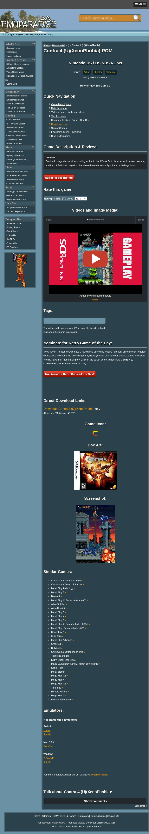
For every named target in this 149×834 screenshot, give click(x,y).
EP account (79, 328)
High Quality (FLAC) (15, 155)
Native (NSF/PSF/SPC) (17, 159)
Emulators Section (14, 68)
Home (37, 816)
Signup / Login (13, 48)
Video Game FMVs (15, 179)
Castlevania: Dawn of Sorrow (67, 584)
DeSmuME (48, 758)
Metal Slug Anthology (63, 588)
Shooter (98, 72)
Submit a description (59, 177)
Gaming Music (98, 816)
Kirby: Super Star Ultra (64, 660)
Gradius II (57, 644)
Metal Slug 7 (58, 592)
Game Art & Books (15, 195)
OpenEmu (48, 746)
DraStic (46, 730)
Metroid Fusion (60, 691)
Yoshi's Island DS (61, 656)
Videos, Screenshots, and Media (68, 112)
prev (49, 220)
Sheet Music (12, 163)
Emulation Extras (14, 139)
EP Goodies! (12, 247)
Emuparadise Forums (16, 96)
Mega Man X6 (59, 683)
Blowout (56, 596)
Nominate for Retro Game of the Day (70, 120)
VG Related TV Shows (17, 175)
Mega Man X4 (59, 675)
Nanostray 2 (58, 632)
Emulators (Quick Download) (66, 132)
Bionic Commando (62, 699)
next (141, 220)
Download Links (59, 124)
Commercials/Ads (14, 183)
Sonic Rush (58, 668)
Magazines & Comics (16, 199)
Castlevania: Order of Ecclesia (68, 652)
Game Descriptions (61, 104)
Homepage (11, 52)
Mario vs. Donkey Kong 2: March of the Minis (75, 663)
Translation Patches (15, 131)
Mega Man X (59, 695)
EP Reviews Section (15, 124)
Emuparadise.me (73, 826)
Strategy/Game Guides (17, 191)
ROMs (46, 45)
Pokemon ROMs (14, 143)
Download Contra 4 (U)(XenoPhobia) (68, 408)
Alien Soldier (59, 604)
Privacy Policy (13, 227)
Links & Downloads (15, 103)
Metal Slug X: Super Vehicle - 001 (69, 600)
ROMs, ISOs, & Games (17, 64)
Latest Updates (13, 56)
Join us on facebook (15, 108)
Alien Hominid (59, 608)
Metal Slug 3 (58, 620)
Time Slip (57, 687)
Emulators (83, 816)
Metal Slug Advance (62, 640)
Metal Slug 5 (58, 612)
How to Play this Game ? (95, 85)
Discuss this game (60, 136)
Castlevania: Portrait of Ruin (67, 580)
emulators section (99, 775)
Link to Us (11, 235)
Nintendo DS (58, 45)
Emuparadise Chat (15, 100)
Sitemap (46, 816)
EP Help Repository (15, 211)
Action (87, 72)
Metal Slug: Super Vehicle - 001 (68, 628)
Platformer (111, 72)
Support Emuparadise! (16, 207)
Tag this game (58, 116)
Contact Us (11, 243)
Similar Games (59, 128)
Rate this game (59, 108)
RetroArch (48, 734)
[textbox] (110, 18)
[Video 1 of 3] (95, 259)
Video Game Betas (15, 127)
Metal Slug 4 (58, 616)
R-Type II (56, 648)
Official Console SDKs (16, 135)
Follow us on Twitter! (16, 111)
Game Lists (11, 84)
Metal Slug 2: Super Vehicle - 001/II (70, 624)
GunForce (57, 636)
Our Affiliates (12, 231)
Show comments (95, 801)
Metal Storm (58, 671)
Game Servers (13, 119)
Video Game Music (15, 72)
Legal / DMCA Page (106, 823)
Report (95, 300)
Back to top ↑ (141, 806)
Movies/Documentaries (17, 171)
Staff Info (10, 239)
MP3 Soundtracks (14, 151)
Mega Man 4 (58, 679)
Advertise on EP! (14, 223)
